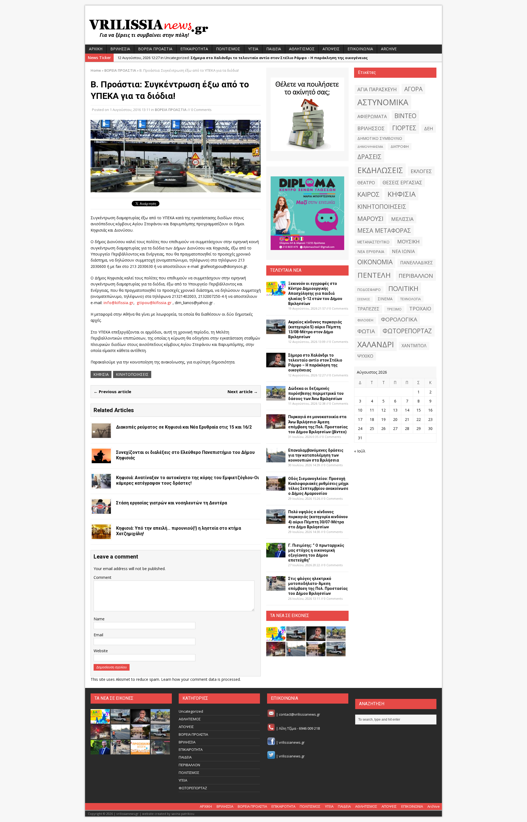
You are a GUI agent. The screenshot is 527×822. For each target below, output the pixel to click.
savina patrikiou (182, 814)
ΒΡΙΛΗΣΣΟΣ (371, 128)
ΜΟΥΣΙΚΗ (408, 241)
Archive (389, 48)
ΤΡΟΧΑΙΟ (420, 308)
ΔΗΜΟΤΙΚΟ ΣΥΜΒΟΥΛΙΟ (379, 138)
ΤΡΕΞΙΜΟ (394, 309)
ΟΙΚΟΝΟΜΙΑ (375, 262)
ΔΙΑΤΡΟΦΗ (400, 146)
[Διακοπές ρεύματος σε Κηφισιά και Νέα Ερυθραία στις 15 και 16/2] (101, 434)
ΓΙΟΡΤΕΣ (404, 128)
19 (383, 419)
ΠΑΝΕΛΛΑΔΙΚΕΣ (416, 263)
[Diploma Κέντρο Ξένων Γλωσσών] (307, 213)
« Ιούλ (359, 451)
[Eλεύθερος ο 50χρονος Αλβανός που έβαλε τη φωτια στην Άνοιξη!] (160, 751)
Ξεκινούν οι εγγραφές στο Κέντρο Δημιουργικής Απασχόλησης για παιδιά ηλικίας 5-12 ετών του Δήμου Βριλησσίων (315, 293)
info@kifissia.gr (118, 302)
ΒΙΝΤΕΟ (405, 116)
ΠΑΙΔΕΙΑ (273, 48)
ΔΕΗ (428, 128)
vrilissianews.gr (292, 742)
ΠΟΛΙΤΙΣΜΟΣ (228, 48)
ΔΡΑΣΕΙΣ (369, 156)
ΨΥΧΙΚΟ (365, 356)
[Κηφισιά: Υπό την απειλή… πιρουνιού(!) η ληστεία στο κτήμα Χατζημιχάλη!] (101, 535)
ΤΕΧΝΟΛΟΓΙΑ (410, 298)
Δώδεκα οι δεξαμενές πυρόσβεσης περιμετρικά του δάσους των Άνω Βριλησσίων (316, 393)
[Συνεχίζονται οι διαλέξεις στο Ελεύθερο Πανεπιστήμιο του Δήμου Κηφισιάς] (101, 459)
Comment (102, 577)
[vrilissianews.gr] (263, 28)
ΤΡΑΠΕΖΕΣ (368, 309)
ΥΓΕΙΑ (253, 48)
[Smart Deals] (307, 114)
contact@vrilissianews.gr (299, 714)
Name (99, 618)
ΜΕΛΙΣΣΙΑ (402, 218)
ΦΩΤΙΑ (366, 331)
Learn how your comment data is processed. (201, 679)
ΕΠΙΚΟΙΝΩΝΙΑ (360, 48)
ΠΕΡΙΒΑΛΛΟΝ (416, 275)
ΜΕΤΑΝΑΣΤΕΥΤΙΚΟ (373, 242)
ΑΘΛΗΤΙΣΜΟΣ (302, 48)
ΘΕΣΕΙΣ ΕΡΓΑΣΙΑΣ (402, 182)
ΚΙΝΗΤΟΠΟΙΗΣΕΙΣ (132, 374)
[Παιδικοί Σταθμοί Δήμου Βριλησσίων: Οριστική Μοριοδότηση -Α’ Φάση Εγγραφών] (140, 751)
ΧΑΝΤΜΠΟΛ (414, 346)
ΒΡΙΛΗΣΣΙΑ (120, 48)
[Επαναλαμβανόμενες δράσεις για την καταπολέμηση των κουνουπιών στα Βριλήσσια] (275, 459)
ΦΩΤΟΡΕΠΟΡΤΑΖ (407, 331)
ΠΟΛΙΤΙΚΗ (403, 288)
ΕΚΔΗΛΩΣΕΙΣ (380, 170)
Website (101, 650)
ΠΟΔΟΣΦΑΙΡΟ (369, 289)
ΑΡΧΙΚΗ (95, 48)
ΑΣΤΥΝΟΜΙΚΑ (382, 102)
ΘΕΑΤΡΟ (366, 182)
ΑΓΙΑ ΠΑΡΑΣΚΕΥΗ (377, 89)
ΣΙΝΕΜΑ (385, 298)
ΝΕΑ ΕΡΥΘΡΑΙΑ (370, 251)
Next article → (243, 391)
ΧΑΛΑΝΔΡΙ (375, 344)
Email (98, 634)
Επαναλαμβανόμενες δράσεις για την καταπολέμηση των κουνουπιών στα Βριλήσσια (315, 455)
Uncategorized (191, 711)
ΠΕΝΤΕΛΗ (374, 275)
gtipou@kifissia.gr (154, 302)
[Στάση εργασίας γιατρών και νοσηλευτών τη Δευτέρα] (101, 510)
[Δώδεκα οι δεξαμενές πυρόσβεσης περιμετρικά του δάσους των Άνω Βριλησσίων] (275, 397)
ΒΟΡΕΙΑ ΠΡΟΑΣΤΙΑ (155, 48)
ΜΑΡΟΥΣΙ (370, 218)
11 (372, 410)
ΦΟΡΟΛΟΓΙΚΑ (399, 319)
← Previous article (112, 391)
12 (383, 410)
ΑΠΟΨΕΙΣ (331, 48)
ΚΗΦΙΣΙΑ (101, 374)
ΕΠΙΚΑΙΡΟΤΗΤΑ (194, 48)
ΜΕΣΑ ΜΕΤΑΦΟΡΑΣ (384, 230)
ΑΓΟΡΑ (413, 89)
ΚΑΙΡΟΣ (368, 194)
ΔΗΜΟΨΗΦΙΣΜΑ (370, 147)
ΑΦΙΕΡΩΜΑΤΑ (372, 116)
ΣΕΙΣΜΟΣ (363, 299)
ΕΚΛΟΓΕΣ (421, 171)
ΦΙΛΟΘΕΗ (365, 320)
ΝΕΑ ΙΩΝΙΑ (403, 251)
